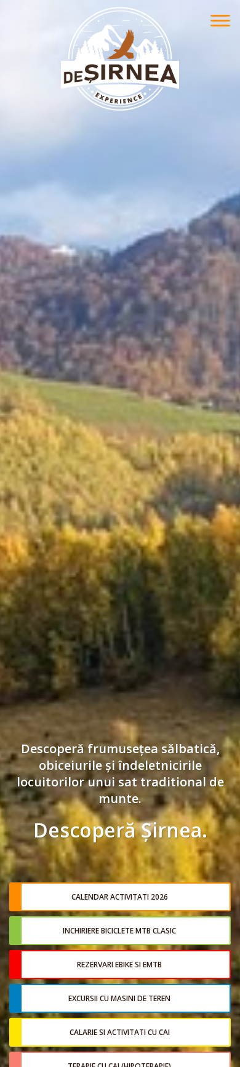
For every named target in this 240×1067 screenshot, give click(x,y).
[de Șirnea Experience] (120, 59)
